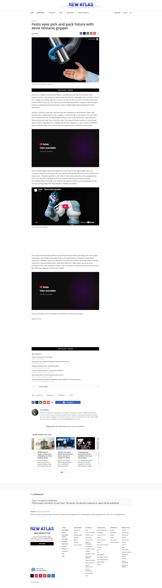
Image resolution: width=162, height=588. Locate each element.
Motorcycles (113, 540)
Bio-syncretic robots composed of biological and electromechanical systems (50, 361)
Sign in (35, 500)
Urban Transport (114, 542)
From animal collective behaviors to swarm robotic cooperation (47, 370)
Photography (100, 554)
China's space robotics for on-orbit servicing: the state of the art (47, 375)
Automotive (113, 532)
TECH (60, 12)
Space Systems (78, 545)
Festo (40, 319)
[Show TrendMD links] (98, 386)
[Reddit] (91, 33)
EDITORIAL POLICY (65, 535)
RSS (63, 554)
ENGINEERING (40, 12)
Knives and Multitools (88, 557)
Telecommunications (102, 559)
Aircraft (112, 530)
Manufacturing (78, 535)
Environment (125, 540)
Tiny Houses (88, 537)
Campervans (88, 546)
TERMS (64, 546)
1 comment (69, 402)
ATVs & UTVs (89, 540)
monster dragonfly (64, 100)
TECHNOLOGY (101, 527)
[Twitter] (84, 33)
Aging (123, 547)
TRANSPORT (70, 12)
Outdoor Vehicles (90, 532)
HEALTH (124, 545)
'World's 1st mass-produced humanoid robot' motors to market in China (45, 455)
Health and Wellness (125, 566)
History (99, 542)
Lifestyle (99, 547)
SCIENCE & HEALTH (83, 12)
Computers (100, 532)
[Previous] (34, 453)
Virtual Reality (100, 562)
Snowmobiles (89, 573)
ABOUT (64, 532)
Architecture (77, 530)
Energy (75, 532)
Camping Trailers (90, 549)
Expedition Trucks (90, 554)
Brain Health (125, 550)
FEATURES (65, 539)
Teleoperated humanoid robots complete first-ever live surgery (66, 455)
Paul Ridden (44, 410)
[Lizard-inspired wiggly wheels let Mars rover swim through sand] (86, 443)
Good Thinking (101, 540)
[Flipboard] (94, 33)
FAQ (63, 556)
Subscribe (42, 543)
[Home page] (81, 5)
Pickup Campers (89, 563)
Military (76, 540)
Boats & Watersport (88, 543)
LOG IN (125, 12)
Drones (99, 537)
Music (98, 550)
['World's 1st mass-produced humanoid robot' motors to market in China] (46, 443)
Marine (112, 537)
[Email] (98, 33)
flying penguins (47, 102)
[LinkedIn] (87, 33)
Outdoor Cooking (90, 560)
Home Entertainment (102, 545)
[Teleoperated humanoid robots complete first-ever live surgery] (66, 443)
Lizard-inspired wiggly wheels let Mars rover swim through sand (85, 455)
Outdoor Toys (89, 535)
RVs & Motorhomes (89, 566)
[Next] (96, 453)
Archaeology (125, 532)
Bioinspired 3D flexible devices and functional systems (45, 366)
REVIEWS (64, 541)
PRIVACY (64, 549)
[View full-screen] (97, 39)
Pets (98, 552)
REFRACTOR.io (126, 527)
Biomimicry (50, 395)
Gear (86, 530)
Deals (98, 564)
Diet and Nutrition (127, 552)
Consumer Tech (101, 535)
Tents (87, 576)
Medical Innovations (125, 562)
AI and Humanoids (102, 530)
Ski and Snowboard (88, 570)
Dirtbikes (87, 551)
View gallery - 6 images (65, 90)
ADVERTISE (65, 544)
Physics (124, 542)
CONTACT (65, 551)
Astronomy (125, 535)
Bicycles (112, 535)
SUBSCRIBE (117, 12)
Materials (76, 537)
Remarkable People (102, 557)
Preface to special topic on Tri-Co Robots (42, 357)
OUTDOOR (52, 12)
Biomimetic (61, 395)
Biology (124, 537)
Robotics (34, 20)
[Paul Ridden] (35, 412)
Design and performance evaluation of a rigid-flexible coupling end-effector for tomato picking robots (56, 379)
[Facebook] (81, 33)
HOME (32, 12)
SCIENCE (124, 530)
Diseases (124, 558)
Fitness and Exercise (125, 555)
